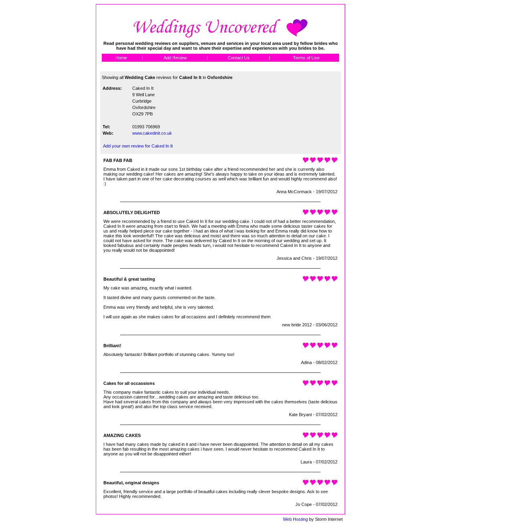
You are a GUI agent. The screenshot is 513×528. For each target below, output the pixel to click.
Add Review (175, 57)
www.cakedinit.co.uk (152, 133)
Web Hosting (295, 519)
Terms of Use (306, 57)
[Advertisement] (381, 124)
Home (121, 57)
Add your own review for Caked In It (138, 146)
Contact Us (239, 57)
